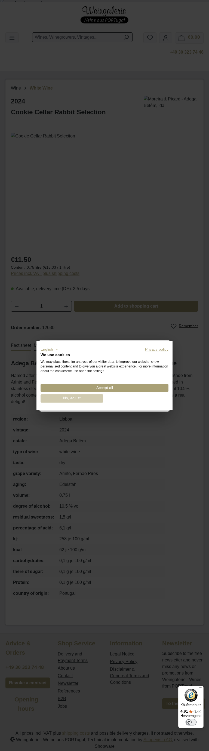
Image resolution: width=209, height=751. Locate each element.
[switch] (191, 722)
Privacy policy (156, 349)
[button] (50, 349)
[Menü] (200, 689)
